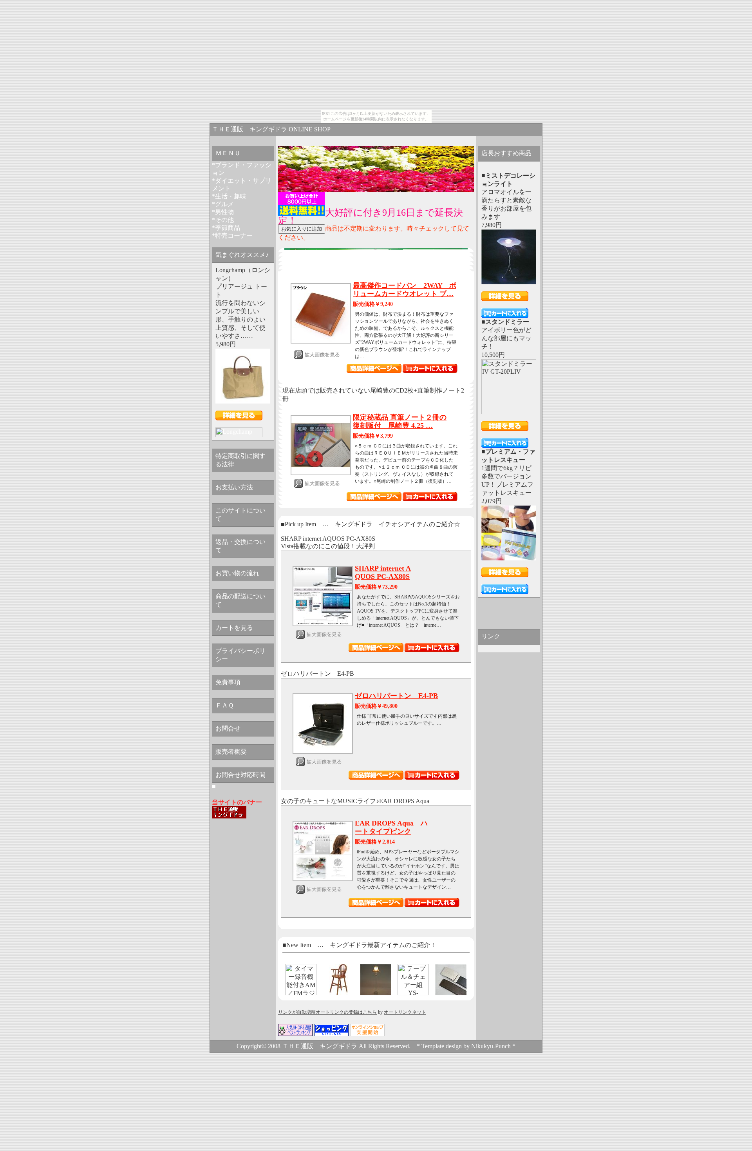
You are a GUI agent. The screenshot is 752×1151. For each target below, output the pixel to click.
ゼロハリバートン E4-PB (396, 696)
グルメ (224, 204)
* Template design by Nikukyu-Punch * (466, 1046)
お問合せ (227, 728)
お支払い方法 (234, 487)
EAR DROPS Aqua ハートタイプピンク (391, 827)
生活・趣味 (230, 196)
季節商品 (227, 227)
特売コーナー (234, 235)
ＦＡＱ (224, 705)
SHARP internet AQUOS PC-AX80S (383, 572)
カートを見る (234, 627)
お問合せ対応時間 (240, 774)
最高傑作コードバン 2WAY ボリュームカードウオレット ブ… (404, 290)
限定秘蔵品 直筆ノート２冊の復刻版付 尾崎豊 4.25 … (399, 421)
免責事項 (227, 682)
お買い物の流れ (237, 573)
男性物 (224, 212)
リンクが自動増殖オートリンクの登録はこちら (327, 1012)
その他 (224, 219)
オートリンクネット (405, 1012)
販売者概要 (231, 751)
